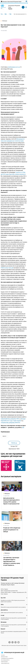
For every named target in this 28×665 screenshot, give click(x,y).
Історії (2, 615)
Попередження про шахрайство (7, 658)
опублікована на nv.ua (14, 67)
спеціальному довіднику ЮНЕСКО (10, 422)
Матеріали (3, 622)
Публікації (11, 14)
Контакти (3, 655)
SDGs (2, 604)
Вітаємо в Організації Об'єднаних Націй (12, 1)
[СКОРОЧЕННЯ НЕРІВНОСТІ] (7, 465)
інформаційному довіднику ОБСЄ (10, 418)
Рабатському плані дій (7, 268)
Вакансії (3, 629)
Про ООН (3, 597)
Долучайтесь (4, 610)
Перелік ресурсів (4, 661)
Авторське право (4, 656)
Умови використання (5, 663)
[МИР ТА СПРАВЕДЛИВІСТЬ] (21, 465)
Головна (3, 14)
